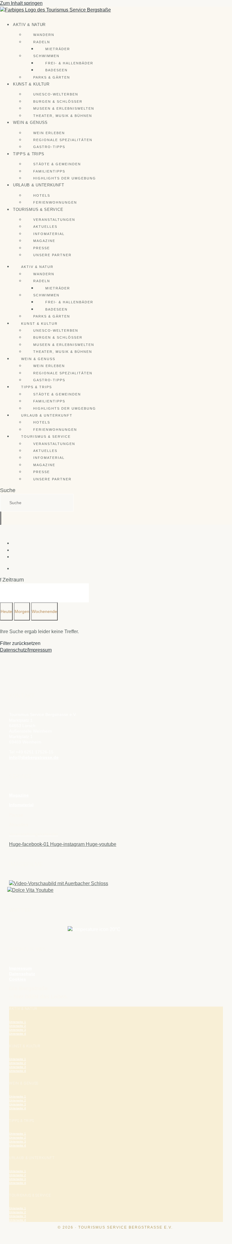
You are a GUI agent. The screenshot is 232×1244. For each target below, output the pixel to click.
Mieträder (57, 49)
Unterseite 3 (17, 1029)
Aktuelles (45, 226)
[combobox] (36, 502)
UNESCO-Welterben (55, 94)
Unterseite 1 (17, 1021)
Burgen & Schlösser (57, 101)
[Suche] (0, 518)
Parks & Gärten (51, 77)
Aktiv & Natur (29, 24)
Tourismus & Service (38, 209)
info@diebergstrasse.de (34, 757)
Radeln (41, 42)
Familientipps (49, 171)
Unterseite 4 (17, 1033)
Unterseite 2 (17, 1025)
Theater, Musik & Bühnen (62, 116)
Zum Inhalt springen (21, 3)
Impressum (20, 968)
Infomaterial (49, 234)
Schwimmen (46, 56)
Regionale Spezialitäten (62, 140)
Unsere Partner (52, 255)
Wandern (43, 35)
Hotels (41, 195)
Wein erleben (49, 133)
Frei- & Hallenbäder (69, 63)
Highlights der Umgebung (64, 178)
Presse (41, 248)
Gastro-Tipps (49, 147)
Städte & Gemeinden (57, 164)
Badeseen (56, 70)
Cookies (17, 979)
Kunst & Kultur (31, 84)
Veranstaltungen (54, 219)
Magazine (44, 241)
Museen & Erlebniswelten (63, 108)
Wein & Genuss (30, 122)
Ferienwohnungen (55, 202)
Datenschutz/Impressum (26, 650)
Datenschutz (22, 973)
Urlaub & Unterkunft (38, 185)
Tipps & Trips (28, 154)
